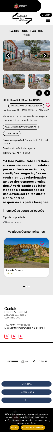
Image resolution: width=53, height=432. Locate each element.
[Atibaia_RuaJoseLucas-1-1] (26, 55)
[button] (48, 20)
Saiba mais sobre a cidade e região (26, 106)
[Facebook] (13, 336)
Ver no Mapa (11, 133)
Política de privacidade (33, 427)
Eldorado (10, 273)
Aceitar (14, 427)
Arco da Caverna (15, 270)
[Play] (21, 336)
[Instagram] (6, 336)
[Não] (49, 421)
